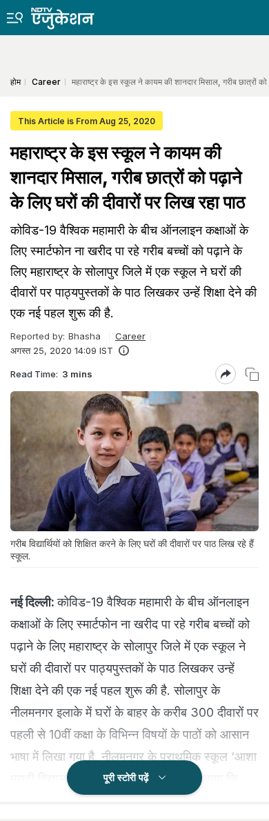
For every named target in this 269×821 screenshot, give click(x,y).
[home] (72, 15)
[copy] (252, 374)
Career (130, 336)
